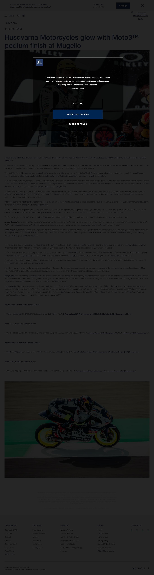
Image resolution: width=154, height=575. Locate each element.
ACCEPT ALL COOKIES (78, 114)
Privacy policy (75, 88)
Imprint (82, 88)
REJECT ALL (78, 104)
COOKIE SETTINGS (78, 124)
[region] (78, 94)
